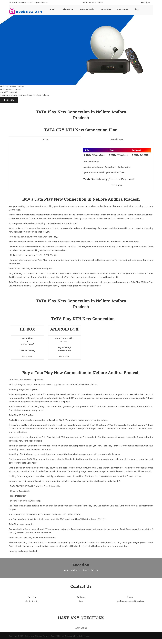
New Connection (87, 9)
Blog (136, 9)
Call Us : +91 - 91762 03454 (92, 2)
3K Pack (94, 570)
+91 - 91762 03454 (47, 255)
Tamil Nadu (75, 570)
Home (51, 9)
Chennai (85, 570)
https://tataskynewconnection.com (89, 246)
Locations (106, 9)
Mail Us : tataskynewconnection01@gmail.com (28, 2)
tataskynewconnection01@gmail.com (56, 519)
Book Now (9, 99)
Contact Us (122, 9)
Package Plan (67, 9)
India (66, 570)
